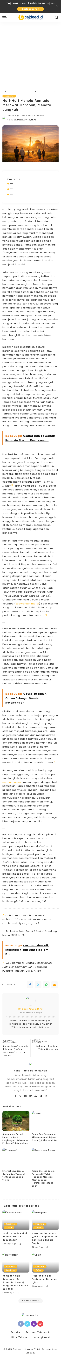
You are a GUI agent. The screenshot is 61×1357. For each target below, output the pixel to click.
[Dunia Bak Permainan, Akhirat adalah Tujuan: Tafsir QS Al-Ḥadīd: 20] (45, 1121)
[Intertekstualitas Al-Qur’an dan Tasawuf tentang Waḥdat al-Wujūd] (15, 1158)
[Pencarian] (56, 17)
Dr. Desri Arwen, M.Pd (25, 120)
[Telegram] (40, 1096)
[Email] (54, 984)
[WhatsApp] (46, 984)
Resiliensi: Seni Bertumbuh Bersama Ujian (44, 1279)
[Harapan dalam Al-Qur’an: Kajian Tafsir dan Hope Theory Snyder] (45, 1220)
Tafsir (9, 1228)
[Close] (57, 6)
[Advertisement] (30, 54)
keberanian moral (27, 603)
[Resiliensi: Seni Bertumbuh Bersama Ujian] (45, 1263)
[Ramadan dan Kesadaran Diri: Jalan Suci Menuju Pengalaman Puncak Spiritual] (15, 1263)
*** (11, 184)
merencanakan (12, 782)
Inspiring (9, 96)
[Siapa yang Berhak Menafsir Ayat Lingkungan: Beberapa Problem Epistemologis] (15, 1121)
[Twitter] (38, 984)
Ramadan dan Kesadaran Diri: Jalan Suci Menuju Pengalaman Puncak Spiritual (15, 1282)
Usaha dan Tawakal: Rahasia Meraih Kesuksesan (15, 1236)
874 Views (26, 116)
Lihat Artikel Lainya (30, 1012)
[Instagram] (25, 1096)
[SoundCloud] (35, 1096)
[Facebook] (30, 984)
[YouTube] (30, 1096)
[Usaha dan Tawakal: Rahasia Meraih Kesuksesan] (15, 1220)
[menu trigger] (5, 17)
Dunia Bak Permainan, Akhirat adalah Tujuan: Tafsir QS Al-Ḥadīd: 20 (44, 1137)
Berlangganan (30, 9)
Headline (10, 1266)
